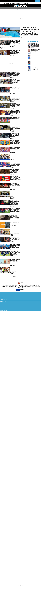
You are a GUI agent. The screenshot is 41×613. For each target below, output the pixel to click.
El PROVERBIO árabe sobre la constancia (26, 3)
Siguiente (15, 276)
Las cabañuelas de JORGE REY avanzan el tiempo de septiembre (15, 3)
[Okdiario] (20, 6)
